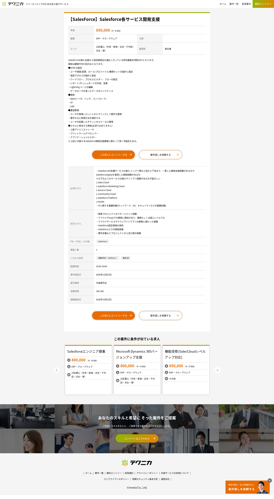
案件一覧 (234, 4)
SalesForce (102, 241)
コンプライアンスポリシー (116, 478)
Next (217, 370)
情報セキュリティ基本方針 (145, 478)
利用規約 (129, 472)
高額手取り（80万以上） (107, 258)
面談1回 (126, 258)
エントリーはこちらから (137, 438)
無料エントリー (114, 472)
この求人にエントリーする (113, 154)
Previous (56, 370)
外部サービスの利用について (175, 472)
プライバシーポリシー (147, 472)
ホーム (222, 4)
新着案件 (246, 4)
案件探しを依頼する (160, 154)
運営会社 (165, 478)
